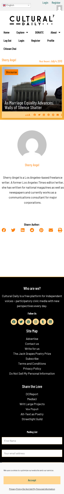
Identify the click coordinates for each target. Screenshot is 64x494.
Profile (50, 40)
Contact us (32, 343)
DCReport (32, 394)
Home (6, 32)
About (54, 32)
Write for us (32, 348)
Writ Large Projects (32, 404)
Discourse (11, 72)
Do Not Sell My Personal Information (32, 373)
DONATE (39, 32)
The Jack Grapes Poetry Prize (32, 353)
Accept (32, 480)
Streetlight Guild (32, 419)
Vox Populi (32, 409)
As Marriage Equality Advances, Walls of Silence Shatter (29, 105)
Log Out (7, 40)
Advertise (32, 338)
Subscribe (32, 358)
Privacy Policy (32, 368)
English (10, 5)
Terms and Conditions (32, 363)
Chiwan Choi (10, 48)
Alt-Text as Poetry (32, 414)
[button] (34, 114)
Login (45, 2)
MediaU (32, 399)
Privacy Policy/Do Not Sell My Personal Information (32, 489)
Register (56, 2)
